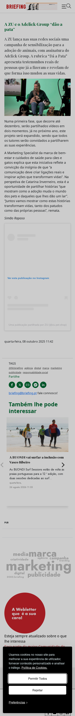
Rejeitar (37, 690)
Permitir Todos (37, 678)
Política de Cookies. (34, 667)
